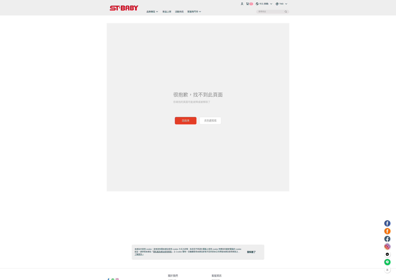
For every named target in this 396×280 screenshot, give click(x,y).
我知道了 (251, 252)
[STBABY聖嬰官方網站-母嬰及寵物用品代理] (124, 8)
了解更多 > (139, 254)
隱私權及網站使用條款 (162, 252)
